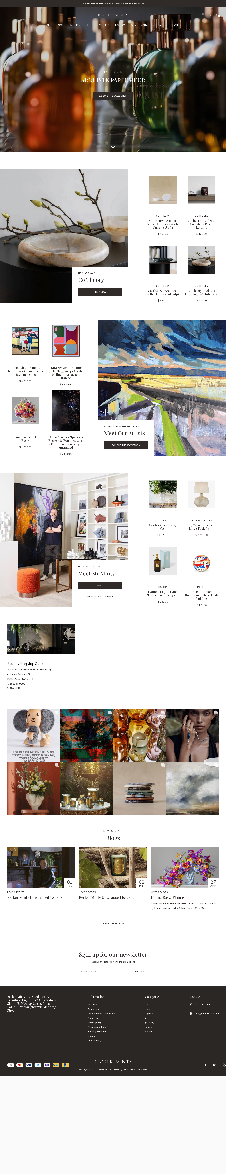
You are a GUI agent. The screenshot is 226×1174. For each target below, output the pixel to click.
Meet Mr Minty (94, 1040)
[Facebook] (205, 1065)
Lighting (74, 24)
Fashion (120, 24)
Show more (14, 688)
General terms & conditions (101, 1013)
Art (88, 24)
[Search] (210, 14)
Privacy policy (94, 1022)
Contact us (93, 1009)
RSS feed (142, 1069)
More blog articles (113, 923)
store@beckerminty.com (206, 1013)
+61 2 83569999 (202, 1004)
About (100, 585)
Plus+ (134, 1069)
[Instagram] (214, 1065)
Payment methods (97, 1027)
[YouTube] (224, 1065)
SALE (48, 24)
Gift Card (159, 24)
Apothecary (139, 24)
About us (92, 1004)
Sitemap (92, 1036)
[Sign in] (203, 14)
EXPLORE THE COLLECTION (113, 95)
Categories (152, 997)
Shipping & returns (97, 1031)
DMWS (126, 1069)
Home (59, 24)
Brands (176, 24)
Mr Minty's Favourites (100, 596)
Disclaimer (93, 1018)
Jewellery (103, 24)
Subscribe (139, 971)
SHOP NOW (100, 292)
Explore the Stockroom (126, 445)
